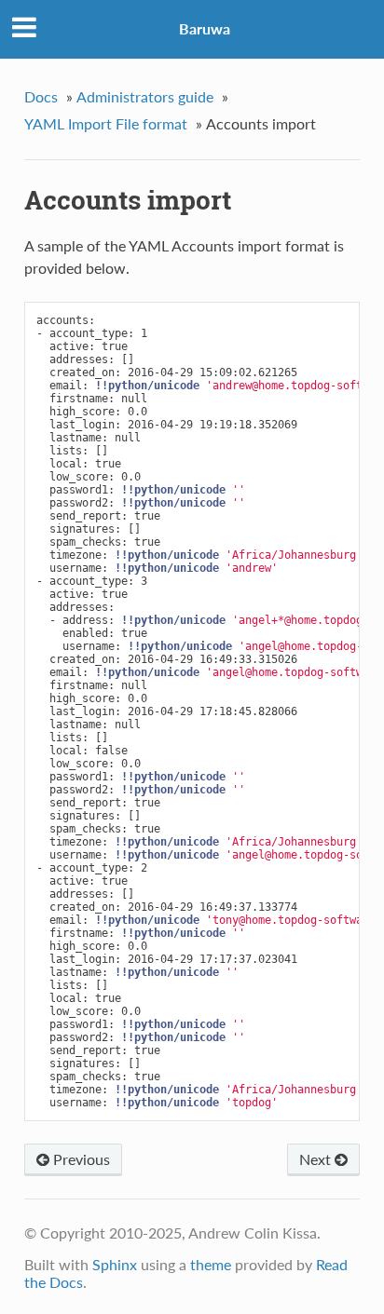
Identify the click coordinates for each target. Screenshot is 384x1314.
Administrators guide (144, 96)
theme (210, 1264)
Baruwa (204, 28)
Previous (79, 1159)
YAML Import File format (105, 123)
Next (317, 1159)
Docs (41, 96)
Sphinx (114, 1264)
